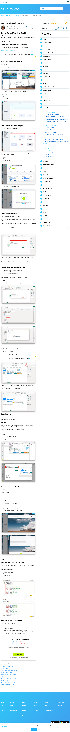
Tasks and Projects (47, 90)
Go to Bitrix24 (18, 654)
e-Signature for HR (47, 188)
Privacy (9, 721)
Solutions (24, 705)
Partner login (60, 705)
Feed (44, 63)
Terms (5, 721)
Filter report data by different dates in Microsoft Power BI (8, 683)
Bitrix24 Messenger (47, 219)
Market (44, 209)
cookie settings (4, 726)
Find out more (28, 725)
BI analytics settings (49, 129)
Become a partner (61, 702)
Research (24, 715)
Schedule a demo (13, 710)
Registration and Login (48, 46)
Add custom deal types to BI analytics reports (54, 139)
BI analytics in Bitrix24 (49, 127)
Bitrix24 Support (47, 42)
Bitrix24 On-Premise (48, 226)
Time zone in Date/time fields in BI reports (54, 134)
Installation (36, 707)
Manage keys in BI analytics (51, 132)
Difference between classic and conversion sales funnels (55, 157)
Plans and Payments (48, 53)
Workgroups (46, 83)
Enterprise (45, 215)
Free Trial (35, 702)
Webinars (12, 702)
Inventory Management (48, 164)
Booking (45, 97)
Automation (46, 198)
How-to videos (12, 705)
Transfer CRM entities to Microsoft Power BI (7, 667)
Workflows (45, 202)
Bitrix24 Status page (14, 713)
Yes (15, 643)
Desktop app (47, 705)
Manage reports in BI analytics (51, 130)
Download (35, 705)
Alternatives (24, 710)
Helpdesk (12, 699)
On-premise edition (37, 699)
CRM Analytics (46, 154)
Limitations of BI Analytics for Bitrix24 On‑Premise (55, 136)
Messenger (46, 66)
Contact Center (46, 100)
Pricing (2, 702)
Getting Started (46, 56)
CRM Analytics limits (47, 156)
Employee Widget (47, 59)
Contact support (13, 707)
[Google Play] (64, 722)
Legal (2, 721)
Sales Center (46, 104)
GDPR (12, 721)
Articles (23, 702)
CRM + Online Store (48, 178)
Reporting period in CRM (48, 152)
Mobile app (47, 702)
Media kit (2, 705)
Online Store (46, 175)
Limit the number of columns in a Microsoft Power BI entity (9, 671)
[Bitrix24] (4, 2)
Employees (46, 192)
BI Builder (45, 161)
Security (16, 721)
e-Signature (46, 185)
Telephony (45, 205)
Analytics (16, 16)
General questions (47, 222)
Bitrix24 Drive (46, 76)
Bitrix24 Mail (46, 80)
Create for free (24, 657)
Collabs (45, 70)
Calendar (45, 73)
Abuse (19, 721)
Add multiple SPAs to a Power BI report (8, 675)
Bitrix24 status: (50, 23)
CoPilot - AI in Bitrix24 (48, 87)
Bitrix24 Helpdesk (5, 16)
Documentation (36, 710)
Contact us (3, 707)
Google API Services (49, 710)
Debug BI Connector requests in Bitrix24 (53, 137)
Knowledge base (47, 195)
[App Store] (55, 722)
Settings (45, 212)
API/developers (48, 707)
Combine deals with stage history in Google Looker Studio (57, 141)
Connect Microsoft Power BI (52, 114)
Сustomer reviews (25, 707)
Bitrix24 (2, 699)
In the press (3, 710)
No (21, 643)
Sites (44, 171)
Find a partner (60, 699)
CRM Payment (46, 181)
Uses (23, 713)
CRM (44, 93)
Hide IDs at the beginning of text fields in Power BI (8, 679)
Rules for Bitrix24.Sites (26, 721)
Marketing (45, 168)
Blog (23, 699)
